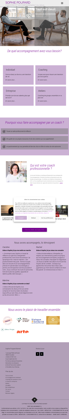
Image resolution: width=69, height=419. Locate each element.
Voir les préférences (47, 218)
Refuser (33, 218)
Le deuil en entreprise (11, 381)
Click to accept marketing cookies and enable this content (57, 211)
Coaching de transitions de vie (13, 379)
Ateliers (7, 383)
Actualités (8, 385)
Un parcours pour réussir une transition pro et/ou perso (50, 75)
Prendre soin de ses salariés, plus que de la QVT (17, 97)
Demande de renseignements (45, 14)
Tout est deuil (9, 375)
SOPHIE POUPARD (17, 2)
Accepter (21, 218)
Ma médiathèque (10, 387)
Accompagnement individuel (13, 377)
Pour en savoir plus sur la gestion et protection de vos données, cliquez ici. (33, 212)
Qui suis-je (8, 389)
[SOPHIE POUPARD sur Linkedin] (41, 354)
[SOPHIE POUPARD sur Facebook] (37, 354)
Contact (7, 391)
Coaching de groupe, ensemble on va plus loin (50, 97)
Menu (62, 3)
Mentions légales (9, 393)
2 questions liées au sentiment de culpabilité (11, 219)
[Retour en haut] (35, 400)
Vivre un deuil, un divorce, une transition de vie (18, 75)
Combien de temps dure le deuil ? (57, 219)
